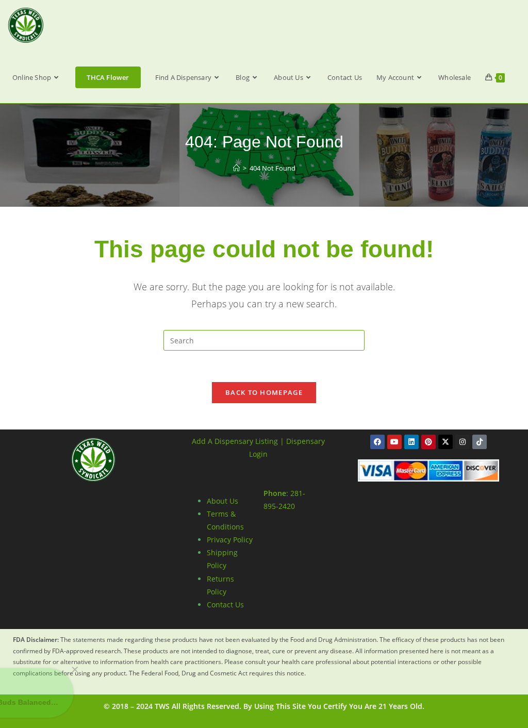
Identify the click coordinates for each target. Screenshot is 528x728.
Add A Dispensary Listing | (238, 441)
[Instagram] (462, 442)
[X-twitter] (445, 442)
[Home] (236, 168)
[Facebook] (377, 442)
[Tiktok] (479, 442)
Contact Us (225, 604)
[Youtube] (394, 442)
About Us (222, 501)
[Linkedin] (411, 442)
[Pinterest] (428, 442)
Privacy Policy (230, 539)
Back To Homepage (264, 392)
